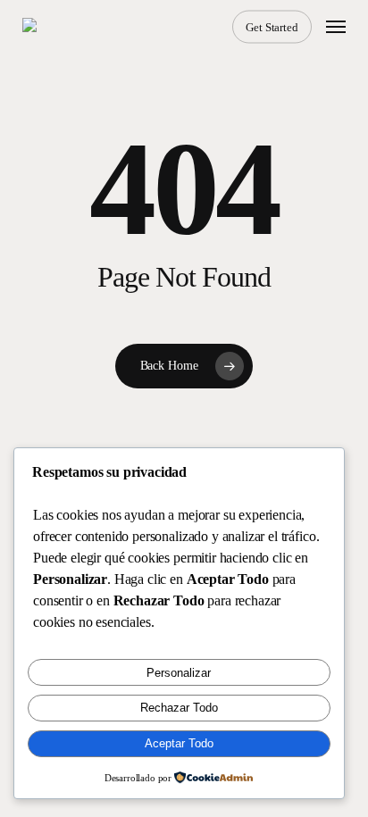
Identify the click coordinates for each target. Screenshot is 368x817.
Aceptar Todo (179, 743)
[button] (336, 27)
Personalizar (178, 672)
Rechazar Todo (179, 707)
